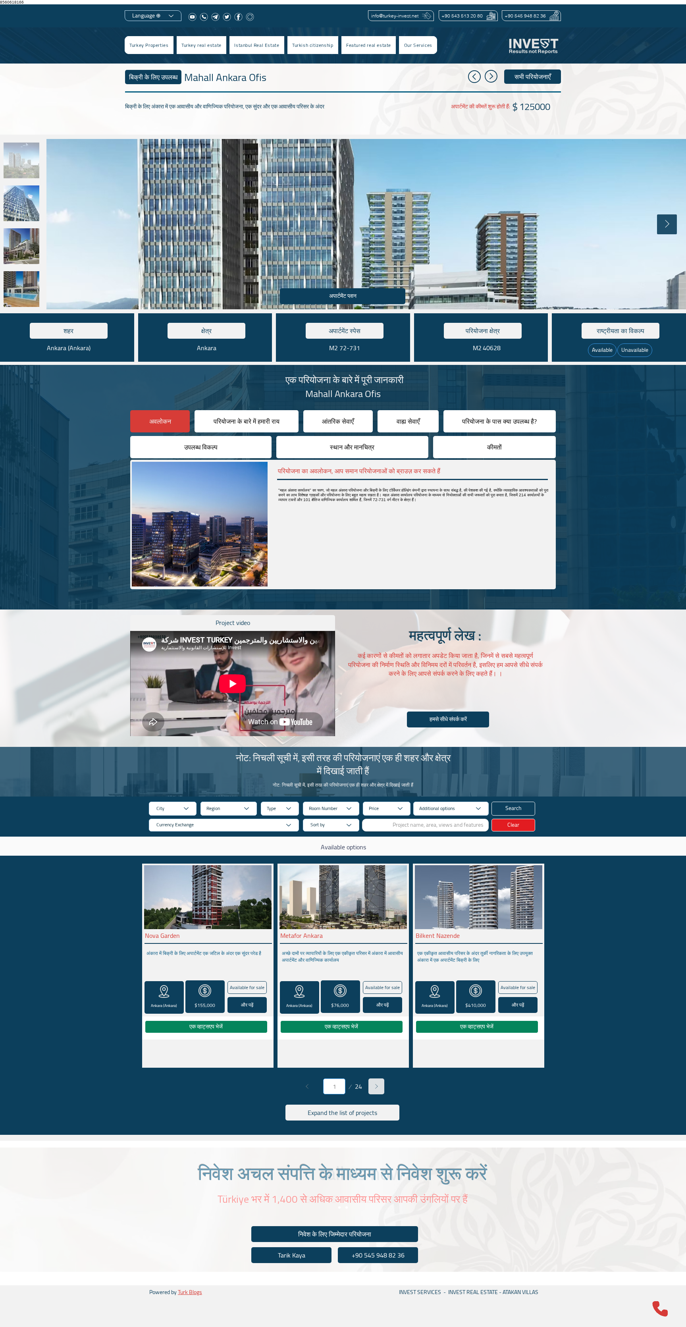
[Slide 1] (339, 1207)
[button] (201, 45)
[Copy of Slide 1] (346, 1207)
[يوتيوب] (192, 17)
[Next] (376, 1086)
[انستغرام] (250, 17)
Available (602, 350)
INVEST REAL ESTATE (473, 1292)
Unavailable (634, 350)
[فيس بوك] (238, 17)
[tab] (160, 421)
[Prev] (307, 1086)
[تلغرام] (215, 17)
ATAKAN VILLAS (520, 1292)
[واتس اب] (204, 17)
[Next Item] (667, 224)
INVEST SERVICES (420, 1292)
